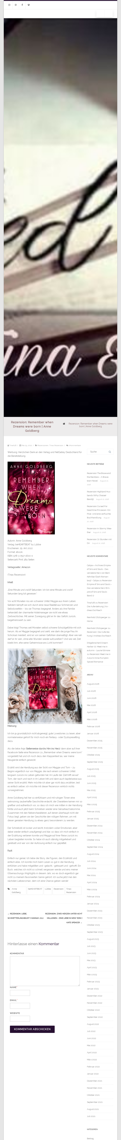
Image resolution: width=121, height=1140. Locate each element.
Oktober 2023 (93, 925)
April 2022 (92, 1052)
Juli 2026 (91, 691)
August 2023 (93, 939)
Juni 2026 (91, 698)
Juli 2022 (91, 1031)
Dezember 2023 (94, 911)
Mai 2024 (91, 875)
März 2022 (92, 1059)
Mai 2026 (91, 705)
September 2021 (95, 1102)
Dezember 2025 (94, 740)
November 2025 (94, 748)
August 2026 (93, 684)
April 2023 (92, 967)
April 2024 (92, 882)
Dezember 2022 (94, 996)
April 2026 (92, 712)
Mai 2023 (91, 960)
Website (15, 1013)
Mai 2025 (91, 790)
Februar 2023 (93, 981)
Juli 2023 (91, 946)
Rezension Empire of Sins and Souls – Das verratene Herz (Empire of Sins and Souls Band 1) (99, 588)
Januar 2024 (93, 903)
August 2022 (93, 1024)
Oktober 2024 (93, 840)
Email (13, 1000)
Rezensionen (42, 445)
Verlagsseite (14, 567)
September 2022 (95, 1017)
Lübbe (48, 889)
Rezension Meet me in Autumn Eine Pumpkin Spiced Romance (98, 658)
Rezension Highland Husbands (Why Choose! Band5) (99, 495)
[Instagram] (9, 5)
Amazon (26, 567)
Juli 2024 (91, 861)
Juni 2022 (91, 1038)
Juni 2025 (91, 783)
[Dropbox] (29, 5)
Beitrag (90, 1138)
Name (13, 987)
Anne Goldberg (16, 891)
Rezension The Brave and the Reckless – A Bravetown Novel (99, 477)
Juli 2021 (91, 1116)
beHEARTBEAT (35, 889)
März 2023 (92, 974)
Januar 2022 (93, 1074)
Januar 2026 (93, 733)
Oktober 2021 (93, 1095)
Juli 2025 (91, 776)
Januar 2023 (93, 989)
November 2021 (94, 1088)
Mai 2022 (91, 1045)
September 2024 (95, 847)
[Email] (16, 5)
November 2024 (94, 833)
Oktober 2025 (93, 755)
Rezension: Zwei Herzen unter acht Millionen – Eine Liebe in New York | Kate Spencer (63, 918)
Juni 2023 (91, 953)
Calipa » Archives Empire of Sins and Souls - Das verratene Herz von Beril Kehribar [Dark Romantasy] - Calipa (99, 573)
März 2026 (92, 719)
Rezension (58, 889)
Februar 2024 (93, 896)
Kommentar (17, 953)
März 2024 (92, 889)
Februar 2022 (93, 1067)
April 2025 (92, 797)
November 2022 (94, 1003)
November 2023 (94, 918)
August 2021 (93, 1109)
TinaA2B (91, 603)
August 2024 (93, 854)
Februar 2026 (93, 726)
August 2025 (93, 769)
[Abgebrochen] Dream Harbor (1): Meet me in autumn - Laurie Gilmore (98, 647)
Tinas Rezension (56, 445)
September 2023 (95, 932)
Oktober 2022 (93, 1010)
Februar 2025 (93, 811)
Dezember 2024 (94, 826)
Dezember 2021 (94, 1081)
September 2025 (95, 762)
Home (90, 621)
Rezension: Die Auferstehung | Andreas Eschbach (97, 606)
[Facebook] (22, 5)
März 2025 (92, 804)
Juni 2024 (91, 868)
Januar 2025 (93, 818)
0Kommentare (75, 445)
